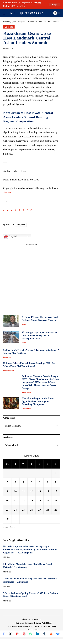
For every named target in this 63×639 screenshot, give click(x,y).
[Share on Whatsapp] (30, 633)
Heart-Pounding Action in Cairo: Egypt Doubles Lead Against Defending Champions (38, 401)
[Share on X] (10, 633)
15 (55, 491)
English (12, 236)
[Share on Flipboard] (17, 633)
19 (31, 500)
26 (31, 509)
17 (15, 500)
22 (55, 500)
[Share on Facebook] (3, 633)
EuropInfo (21, 224)
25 (23, 509)
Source (7, 192)
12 (31, 491)
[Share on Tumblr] (44, 633)
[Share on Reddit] (51, 633)
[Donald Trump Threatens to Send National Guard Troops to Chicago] (11, 321)
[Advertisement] (31, 278)
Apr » (12, 527)
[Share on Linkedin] (37, 633)
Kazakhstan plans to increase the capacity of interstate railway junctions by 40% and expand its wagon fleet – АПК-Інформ (30, 549)
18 (23, 500)
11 (23, 491)
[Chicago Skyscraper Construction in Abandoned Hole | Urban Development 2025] (11, 337)
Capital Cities (27, 408)
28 (47, 509)
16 (7, 500)
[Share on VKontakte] (57, 633)
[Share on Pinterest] (24, 633)
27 (39, 509)
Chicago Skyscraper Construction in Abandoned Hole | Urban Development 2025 (40, 335)
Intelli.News (26, 392)
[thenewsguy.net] (31, 13)
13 (39, 491)
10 (15, 491)
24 (15, 509)
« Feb (5, 527)
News (24, 324)
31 (15, 519)
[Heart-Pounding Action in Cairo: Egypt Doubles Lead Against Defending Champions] (11, 403)
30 (7, 519)
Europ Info (9, 27)
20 (39, 500)
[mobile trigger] (6, 13)
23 (7, 509)
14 (47, 491)
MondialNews (8, 370)
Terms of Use (19, 6)
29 (55, 509)
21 (47, 500)
